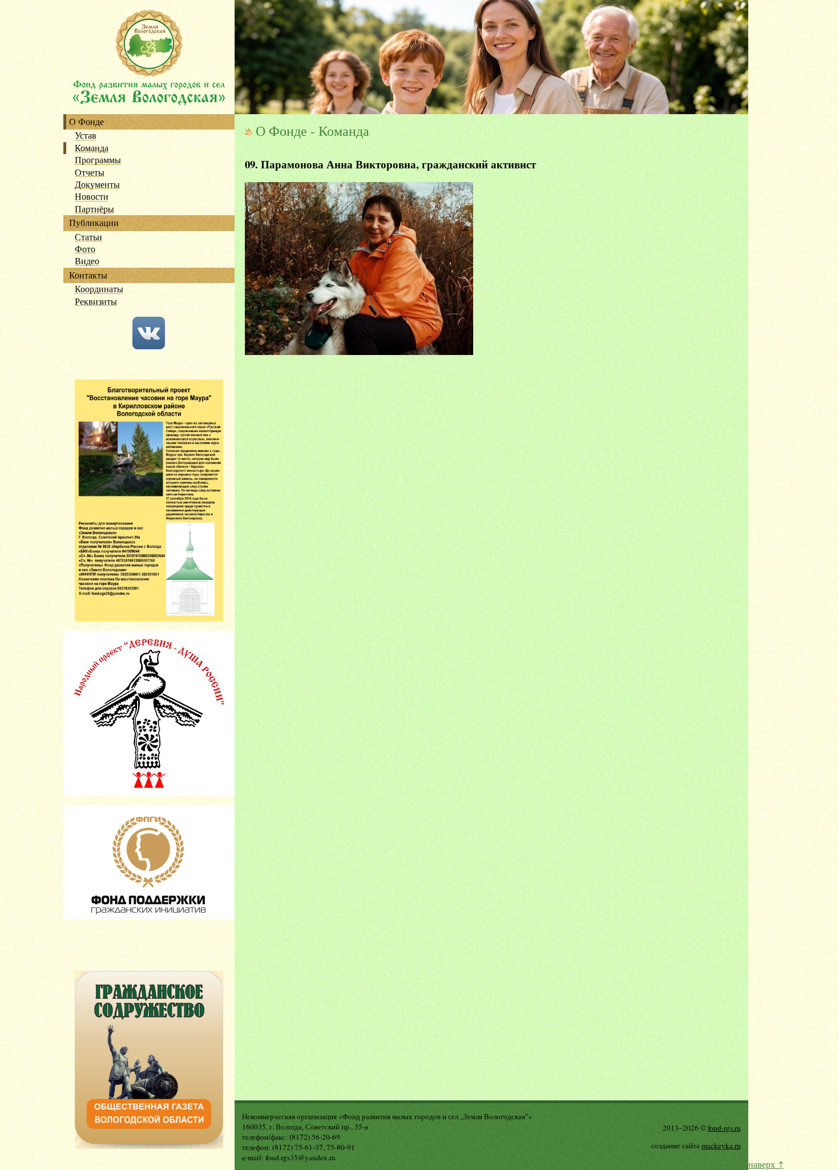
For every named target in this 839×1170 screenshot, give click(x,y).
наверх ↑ (766, 1164)
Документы (97, 184)
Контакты (88, 275)
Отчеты (89, 172)
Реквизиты (96, 301)
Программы (98, 160)
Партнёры (94, 209)
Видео (87, 261)
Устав (85, 135)
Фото (85, 249)
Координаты (99, 289)
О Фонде (86, 122)
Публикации (94, 223)
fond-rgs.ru (724, 1128)
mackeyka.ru (721, 1145)
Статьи (88, 237)
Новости (91, 196)
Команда (91, 148)
